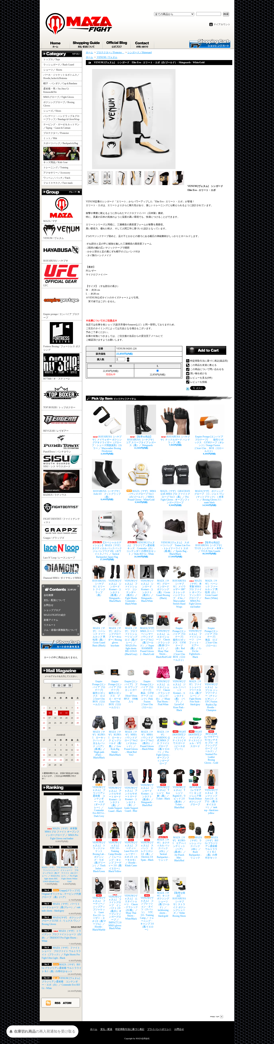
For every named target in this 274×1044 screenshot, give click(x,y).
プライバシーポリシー (159, 1029)
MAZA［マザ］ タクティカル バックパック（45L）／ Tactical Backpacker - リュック (163, 849)
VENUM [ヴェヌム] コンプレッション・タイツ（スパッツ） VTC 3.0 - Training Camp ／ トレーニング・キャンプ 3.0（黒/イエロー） (147, 914)
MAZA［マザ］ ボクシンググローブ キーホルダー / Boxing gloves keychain (115, 637)
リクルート (50, 625)
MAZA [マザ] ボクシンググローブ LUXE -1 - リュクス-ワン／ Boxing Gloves (61, 921)
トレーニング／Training (55, 167)
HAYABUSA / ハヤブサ (55, 260)
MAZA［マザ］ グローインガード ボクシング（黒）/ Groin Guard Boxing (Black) (163, 589)
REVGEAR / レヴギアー (56, 430)
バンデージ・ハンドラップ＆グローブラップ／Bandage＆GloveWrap (62, 118)
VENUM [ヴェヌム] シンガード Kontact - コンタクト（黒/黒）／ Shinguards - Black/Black (115, 590)
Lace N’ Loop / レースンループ (59, 557)
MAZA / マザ (50, 221)
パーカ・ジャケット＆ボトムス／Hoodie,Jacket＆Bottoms (61, 76)
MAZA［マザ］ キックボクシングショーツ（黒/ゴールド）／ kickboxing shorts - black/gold (163, 904)
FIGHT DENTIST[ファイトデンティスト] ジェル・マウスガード (195, 739)
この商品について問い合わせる (207, 369)
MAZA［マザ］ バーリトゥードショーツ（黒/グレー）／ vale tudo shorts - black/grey (61, 907)
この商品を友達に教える (203, 365)
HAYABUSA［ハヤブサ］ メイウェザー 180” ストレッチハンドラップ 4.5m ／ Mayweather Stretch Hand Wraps (179, 593)
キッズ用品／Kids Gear (55, 162)
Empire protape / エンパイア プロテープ (61, 316)
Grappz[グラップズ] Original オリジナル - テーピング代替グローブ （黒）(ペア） (61, 894)
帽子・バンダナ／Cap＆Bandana (61, 83)
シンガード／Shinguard (139, 52)
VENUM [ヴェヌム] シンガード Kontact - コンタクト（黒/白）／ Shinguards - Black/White (147, 590)
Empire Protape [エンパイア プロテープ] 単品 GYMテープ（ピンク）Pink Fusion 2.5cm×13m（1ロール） (147, 694)
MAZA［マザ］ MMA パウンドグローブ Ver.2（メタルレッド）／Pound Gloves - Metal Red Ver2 (131, 743)
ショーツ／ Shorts (54, 69)
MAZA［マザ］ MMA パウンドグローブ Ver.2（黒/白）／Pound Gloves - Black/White (147, 740)
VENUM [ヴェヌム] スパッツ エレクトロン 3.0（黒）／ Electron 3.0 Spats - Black (147, 851)
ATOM (67, 1003)
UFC (45, 285)
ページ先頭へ (216, 1016)
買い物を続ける (198, 373)
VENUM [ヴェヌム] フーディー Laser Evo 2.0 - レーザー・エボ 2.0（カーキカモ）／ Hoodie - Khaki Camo (131, 854)
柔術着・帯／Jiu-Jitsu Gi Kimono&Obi (56, 90)
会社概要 (48, 595)
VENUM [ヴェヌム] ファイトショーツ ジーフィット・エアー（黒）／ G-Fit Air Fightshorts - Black (195, 644)
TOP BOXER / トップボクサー (59, 407)
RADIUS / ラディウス (54, 494)
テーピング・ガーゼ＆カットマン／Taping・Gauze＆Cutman (61, 126)
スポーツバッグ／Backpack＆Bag (61, 143)
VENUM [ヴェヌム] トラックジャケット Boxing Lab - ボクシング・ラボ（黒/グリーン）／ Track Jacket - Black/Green (99, 857)
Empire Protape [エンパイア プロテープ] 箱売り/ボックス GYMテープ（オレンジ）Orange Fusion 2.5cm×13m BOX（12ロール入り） (209, 443)
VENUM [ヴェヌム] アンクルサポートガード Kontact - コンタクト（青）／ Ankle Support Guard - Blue (131, 799)
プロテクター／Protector (57, 133)
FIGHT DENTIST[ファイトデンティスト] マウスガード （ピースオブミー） (179, 740)
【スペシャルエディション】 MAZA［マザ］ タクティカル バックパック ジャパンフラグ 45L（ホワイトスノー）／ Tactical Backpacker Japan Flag (107, 549)
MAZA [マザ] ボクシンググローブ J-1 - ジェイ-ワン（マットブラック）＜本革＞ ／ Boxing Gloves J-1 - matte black (209, 497)
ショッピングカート (209, 43)
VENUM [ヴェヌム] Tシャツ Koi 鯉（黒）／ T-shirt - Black (163, 793)
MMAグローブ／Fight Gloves (58, 97)
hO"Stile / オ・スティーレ (56, 378)
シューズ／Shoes (52, 110)
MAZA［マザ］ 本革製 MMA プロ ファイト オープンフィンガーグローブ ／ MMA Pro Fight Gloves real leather (62, 833)
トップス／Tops (53, 59)
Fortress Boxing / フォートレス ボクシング (61, 348)
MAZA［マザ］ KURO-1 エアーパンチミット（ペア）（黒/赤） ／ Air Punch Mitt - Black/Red (179, 849)
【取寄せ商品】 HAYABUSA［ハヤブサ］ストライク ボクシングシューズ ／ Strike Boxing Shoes (179, 904)
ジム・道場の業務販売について (60, 630)
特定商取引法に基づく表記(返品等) (209, 360)
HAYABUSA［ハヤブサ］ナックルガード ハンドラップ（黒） (175, 439)
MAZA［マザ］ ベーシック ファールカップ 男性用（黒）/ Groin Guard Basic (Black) (98, 637)
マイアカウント (221, 24)
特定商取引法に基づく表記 (129, 1029)
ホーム (56, 44)
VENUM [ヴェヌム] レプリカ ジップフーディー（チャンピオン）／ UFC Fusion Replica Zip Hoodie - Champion (211, 697)
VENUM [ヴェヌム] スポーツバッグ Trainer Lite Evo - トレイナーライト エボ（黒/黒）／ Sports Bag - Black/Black (175, 548)
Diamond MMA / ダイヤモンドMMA (62, 578)
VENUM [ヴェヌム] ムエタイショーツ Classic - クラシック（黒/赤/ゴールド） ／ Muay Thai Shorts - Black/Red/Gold (163, 644)
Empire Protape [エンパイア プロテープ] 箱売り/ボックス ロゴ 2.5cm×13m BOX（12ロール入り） (99, 693)
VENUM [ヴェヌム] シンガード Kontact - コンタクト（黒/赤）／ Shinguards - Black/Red (147, 795)
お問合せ (142, 44)
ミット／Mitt (50, 138)
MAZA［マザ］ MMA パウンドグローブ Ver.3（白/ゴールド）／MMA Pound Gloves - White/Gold (142, 495)
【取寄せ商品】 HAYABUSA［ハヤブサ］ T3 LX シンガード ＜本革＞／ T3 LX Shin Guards (209, 547)
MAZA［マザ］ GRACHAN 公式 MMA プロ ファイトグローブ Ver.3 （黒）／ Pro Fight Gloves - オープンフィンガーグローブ (175, 497)
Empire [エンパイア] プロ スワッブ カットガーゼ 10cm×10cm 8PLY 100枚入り (131, 691)
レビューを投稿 (198, 382)
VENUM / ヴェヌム (53, 238)
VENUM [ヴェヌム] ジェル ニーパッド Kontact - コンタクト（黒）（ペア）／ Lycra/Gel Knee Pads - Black (179, 696)
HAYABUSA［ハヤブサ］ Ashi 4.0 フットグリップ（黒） (107, 494)
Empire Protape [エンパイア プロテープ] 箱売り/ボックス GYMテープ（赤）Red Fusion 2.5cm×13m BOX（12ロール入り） (179, 644)
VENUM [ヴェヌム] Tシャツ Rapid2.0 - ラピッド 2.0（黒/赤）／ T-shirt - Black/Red (179, 797)
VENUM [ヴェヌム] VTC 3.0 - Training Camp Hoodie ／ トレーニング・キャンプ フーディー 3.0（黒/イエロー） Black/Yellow (115, 857)
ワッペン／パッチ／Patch (56, 178)
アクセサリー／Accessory (56, 172)
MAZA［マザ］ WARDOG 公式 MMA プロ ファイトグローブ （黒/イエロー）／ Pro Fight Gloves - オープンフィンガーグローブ (163, 747)
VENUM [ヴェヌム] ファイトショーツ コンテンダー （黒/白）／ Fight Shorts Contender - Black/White (131, 592)
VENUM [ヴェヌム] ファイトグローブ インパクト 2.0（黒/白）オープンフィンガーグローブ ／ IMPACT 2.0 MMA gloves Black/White (115, 912)
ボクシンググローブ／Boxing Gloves (58, 104)
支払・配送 (106, 1029)
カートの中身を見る (61, 644)
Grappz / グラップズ (53, 538)
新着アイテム (51, 620)
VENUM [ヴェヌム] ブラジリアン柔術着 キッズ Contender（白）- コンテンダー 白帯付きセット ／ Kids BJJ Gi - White (141, 548)
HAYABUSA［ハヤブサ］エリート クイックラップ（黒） (99, 588)
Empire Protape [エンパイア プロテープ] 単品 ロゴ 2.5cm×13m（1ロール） (211, 637)
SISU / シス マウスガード (56, 466)
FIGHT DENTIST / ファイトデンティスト (61, 520)
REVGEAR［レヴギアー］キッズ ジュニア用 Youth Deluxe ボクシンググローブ (195, 796)
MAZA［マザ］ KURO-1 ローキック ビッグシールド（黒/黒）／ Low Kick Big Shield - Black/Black (115, 743)
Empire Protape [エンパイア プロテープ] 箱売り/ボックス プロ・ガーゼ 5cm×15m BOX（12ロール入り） (115, 694)
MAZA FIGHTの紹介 (55, 615)
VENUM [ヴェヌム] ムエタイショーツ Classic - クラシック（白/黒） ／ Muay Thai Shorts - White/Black (131, 907)
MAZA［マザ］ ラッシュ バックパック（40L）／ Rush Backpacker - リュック (195, 847)
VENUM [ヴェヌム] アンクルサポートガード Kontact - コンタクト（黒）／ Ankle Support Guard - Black (115, 799)
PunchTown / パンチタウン (57, 451)
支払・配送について (86, 44)
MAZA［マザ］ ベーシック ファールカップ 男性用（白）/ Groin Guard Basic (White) (211, 589)
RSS (58, 1003)
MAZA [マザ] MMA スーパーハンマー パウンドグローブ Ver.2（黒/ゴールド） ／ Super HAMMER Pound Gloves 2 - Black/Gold (147, 641)
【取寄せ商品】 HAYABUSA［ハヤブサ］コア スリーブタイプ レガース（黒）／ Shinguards (141, 441)
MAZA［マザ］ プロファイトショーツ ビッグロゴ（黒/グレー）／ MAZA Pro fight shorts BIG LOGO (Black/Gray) (131, 641)
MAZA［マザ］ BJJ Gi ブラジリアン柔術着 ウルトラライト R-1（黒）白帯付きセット (61, 968)
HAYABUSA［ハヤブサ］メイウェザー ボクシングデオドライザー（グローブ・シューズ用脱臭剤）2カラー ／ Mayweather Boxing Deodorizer (107, 443)
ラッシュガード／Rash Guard (59, 64)
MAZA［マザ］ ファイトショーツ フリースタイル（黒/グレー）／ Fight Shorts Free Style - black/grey (195, 693)
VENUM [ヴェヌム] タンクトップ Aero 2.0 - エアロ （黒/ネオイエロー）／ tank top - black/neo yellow (211, 801)
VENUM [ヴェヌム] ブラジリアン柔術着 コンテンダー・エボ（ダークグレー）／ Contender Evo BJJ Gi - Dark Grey (98, 801)
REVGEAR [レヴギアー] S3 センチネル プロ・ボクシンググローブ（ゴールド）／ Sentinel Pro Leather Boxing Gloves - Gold (211, 748)
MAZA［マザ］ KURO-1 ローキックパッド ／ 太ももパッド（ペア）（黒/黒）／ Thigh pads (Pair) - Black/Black (99, 744)
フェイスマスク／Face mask (58, 183)
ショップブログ (117, 44)
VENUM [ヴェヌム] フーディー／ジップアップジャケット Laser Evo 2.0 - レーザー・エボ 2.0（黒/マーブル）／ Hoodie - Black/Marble (99, 914)
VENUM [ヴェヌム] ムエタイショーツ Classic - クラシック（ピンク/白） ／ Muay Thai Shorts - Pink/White (163, 693)
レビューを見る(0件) (201, 377)
